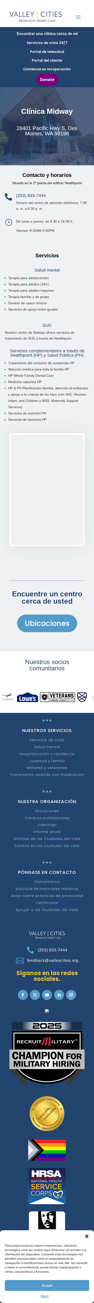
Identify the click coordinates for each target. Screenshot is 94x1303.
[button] (86, 1236)
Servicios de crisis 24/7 (47, 42)
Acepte (47, 1285)
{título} (44, 1296)
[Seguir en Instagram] (71, 995)
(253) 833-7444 (52, 950)
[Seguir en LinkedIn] (59, 995)
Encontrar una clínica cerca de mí (47, 34)
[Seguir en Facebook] (23, 995)
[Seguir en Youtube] (47, 995)
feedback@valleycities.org (52, 960)
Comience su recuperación (47, 69)
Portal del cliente (47, 60)
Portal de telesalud (47, 51)
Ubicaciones (47, 623)
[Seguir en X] (35, 995)
